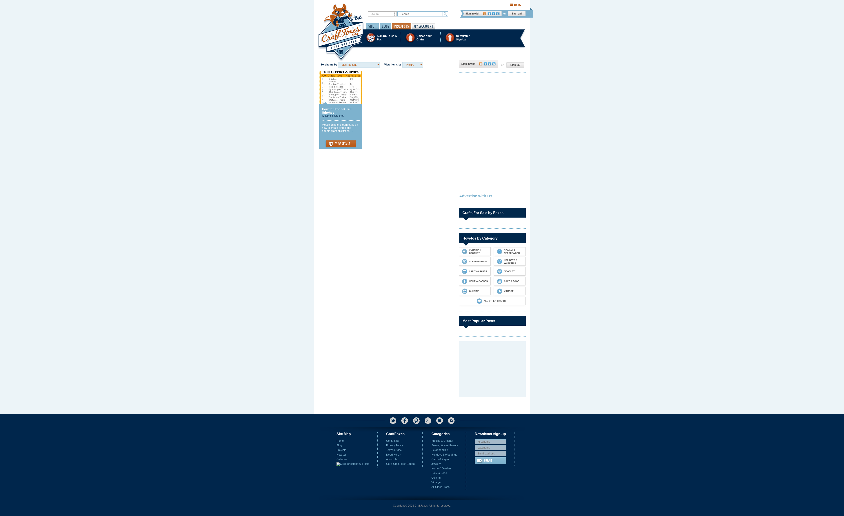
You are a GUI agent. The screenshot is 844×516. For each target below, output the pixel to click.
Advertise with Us (475, 196)
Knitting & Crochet (333, 115)
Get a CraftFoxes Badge (400, 463)
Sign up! (517, 13)
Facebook (489, 13)
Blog (339, 445)
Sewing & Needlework (444, 445)
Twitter (493, 13)
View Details (340, 144)
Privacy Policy (394, 445)
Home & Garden (441, 468)
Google (498, 13)
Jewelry (436, 463)
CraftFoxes (484, 13)
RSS (451, 420)
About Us (391, 459)
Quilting (436, 477)
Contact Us (392, 440)
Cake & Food (439, 473)
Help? (517, 4)
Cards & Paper (440, 459)
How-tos (341, 454)
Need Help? (393, 454)
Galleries (342, 459)
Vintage (436, 482)
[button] (421, 37)
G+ (428, 420)
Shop (372, 26)
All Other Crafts (440, 487)
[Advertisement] (492, 104)
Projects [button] (401, 26)
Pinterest (416, 420)
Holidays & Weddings (444, 454)
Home (340, 440)
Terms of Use (394, 450)
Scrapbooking (439, 450)
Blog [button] (385, 26)
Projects (341, 450)
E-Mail (439, 420)
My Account (423, 26)
